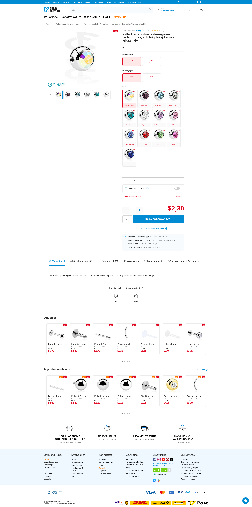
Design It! (119, 17)
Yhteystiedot (185, 459)
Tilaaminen (130, 459)
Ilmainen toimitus (134, 2)
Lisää (106, 17)
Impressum (70, 501)
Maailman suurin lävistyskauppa (56, 2)
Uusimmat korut (49, 468)
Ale (45, 471)
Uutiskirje (47, 479)
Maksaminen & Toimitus (134, 462)
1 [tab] (122, 361)
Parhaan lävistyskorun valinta (191, 473)
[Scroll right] (46, 260)
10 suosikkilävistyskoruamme (191, 471)
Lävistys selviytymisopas (189, 468)
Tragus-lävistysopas (188, 479)
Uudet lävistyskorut (51, 462)
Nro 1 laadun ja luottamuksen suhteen (109, 2)
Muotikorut (92, 17)
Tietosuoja (61, 501)
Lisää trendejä (202, 369)
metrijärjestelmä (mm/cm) (185, 2)
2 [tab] (124, 361)
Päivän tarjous (49, 465)
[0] (188, 10)
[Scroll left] (206, 260)
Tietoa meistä (131, 473)
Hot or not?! (48, 473)
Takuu (128, 468)
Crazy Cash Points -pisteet (135, 471)
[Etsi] (149, 10)
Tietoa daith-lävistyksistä (189, 476)
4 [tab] (130, 361)
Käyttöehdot (52, 501)
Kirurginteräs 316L (143, 31)
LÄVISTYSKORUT (71, 17)
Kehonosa (51, 17)
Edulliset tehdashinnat (81, 2)
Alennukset (48, 476)
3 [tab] (127, 361)
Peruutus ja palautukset (134, 465)
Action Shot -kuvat (132, 476)
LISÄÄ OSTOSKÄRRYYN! (158, 219)
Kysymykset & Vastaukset (190, 462)
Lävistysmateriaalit (187, 465)
